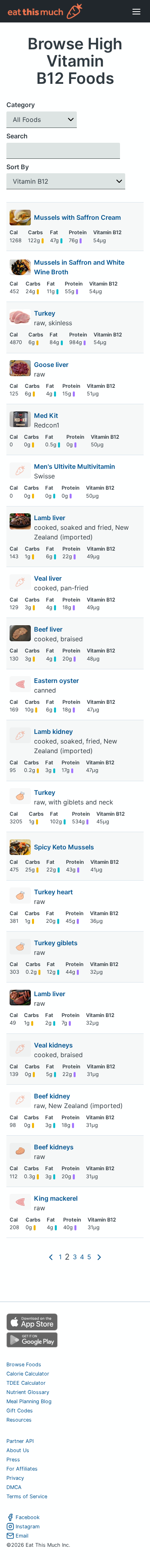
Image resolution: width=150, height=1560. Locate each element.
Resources (19, 1420)
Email (22, 1536)
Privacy (15, 1478)
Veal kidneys (54, 1045)
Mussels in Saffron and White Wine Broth (79, 267)
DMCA (14, 1487)
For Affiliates (22, 1469)
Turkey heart (54, 892)
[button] (41, 119)
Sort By (17, 167)
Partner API (20, 1441)
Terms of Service (26, 1496)
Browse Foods (23, 1364)
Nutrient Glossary (27, 1392)
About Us (17, 1450)
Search (17, 136)
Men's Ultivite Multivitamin (74, 466)
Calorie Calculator (27, 1374)
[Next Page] (99, 1257)
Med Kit (46, 415)
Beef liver (49, 629)
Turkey (45, 313)
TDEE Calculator (26, 1383)
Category (20, 105)
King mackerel (56, 1198)
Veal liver (48, 578)
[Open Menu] (136, 11)
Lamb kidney (54, 731)
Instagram (28, 1527)
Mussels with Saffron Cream (77, 217)
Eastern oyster (57, 681)
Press (13, 1460)
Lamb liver (50, 518)
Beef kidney (53, 1096)
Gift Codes (19, 1411)
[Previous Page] (51, 1257)
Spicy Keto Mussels (64, 847)
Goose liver (52, 365)
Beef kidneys (54, 1147)
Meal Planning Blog (29, 1401)
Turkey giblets (56, 943)
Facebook (28, 1517)
